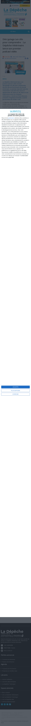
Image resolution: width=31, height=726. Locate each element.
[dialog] (15, 363)
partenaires (11, 118)
